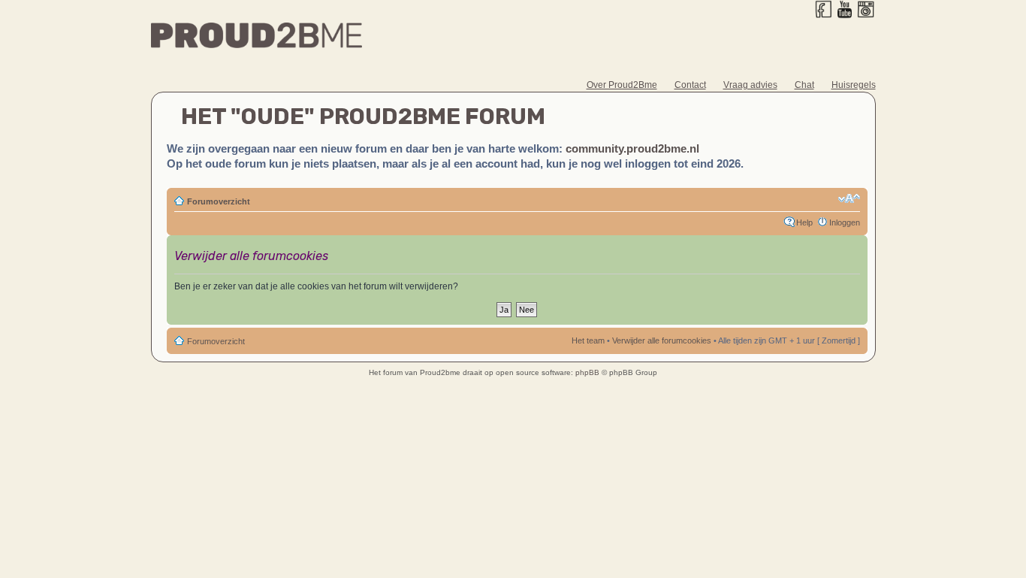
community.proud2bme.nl (632, 148)
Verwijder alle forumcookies (661, 340)
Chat (804, 85)
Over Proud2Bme (622, 85)
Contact (690, 85)
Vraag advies (750, 85)
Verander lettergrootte (849, 198)
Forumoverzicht (218, 201)
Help (804, 222)
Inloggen (844, 222)
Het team (588, 340)
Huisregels (853, 85)
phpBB (587, 372)
